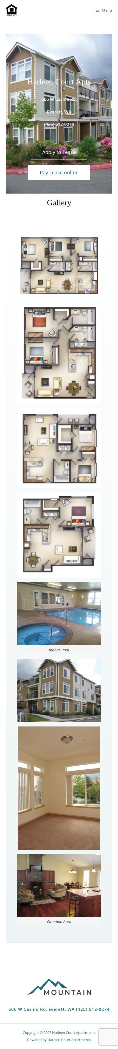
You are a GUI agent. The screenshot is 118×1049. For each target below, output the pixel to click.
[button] (59, 152)
